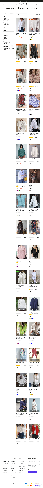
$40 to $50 (6, 22)
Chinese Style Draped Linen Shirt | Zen (34, 363)
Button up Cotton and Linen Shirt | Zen (21, 338)
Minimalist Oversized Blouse (33, 414)
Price (4, 16)
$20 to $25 (6, 19)
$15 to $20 (6, 18)
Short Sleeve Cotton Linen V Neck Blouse (20, 210)
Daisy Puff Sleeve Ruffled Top (34, 260)
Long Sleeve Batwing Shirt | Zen (20, 159)
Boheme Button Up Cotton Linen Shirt (20, 84)
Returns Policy (22, 466)
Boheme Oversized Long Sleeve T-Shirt (34, 34)
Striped (5, 38)
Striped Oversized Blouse (34, 109)
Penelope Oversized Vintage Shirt (33, 338)
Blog (12, 475)
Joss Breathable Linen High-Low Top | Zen (34, 388)
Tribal (5, 39)
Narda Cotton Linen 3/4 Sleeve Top (21, 260)
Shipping (21, 465)
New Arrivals (6, 461)
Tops (4, 466)
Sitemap (13, 477)
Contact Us (22, 461)
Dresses (5, 465)
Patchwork (6, 41)
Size (4, 27)
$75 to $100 (6, 24)
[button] (33, 4)
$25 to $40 (6, 20)
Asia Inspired (7, 42)
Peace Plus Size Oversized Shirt (19, 59)
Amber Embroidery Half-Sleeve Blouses (21, 439)
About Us (21, 463)
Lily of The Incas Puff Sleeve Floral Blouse (33, 84)
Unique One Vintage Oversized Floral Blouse (21, 110)
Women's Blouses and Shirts (9, 49)
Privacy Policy (22, 468)
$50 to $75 (6, 23)
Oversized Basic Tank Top (33, 59)
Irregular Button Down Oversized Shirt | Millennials (34, 134)
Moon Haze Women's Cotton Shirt (20, 286)
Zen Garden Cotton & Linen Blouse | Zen (34, 159)
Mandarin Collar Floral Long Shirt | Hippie (33, 235)
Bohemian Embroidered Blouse (21, 388)
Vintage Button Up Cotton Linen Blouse (33, 312)
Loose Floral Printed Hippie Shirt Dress (20, 363)
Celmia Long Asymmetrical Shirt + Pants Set (33, 286)
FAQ (20, 474)
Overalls (5, 470)
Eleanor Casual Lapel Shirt (20, 184)
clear (12, 45)
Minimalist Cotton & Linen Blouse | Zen (33, 210)
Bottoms (5, 468)
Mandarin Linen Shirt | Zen (21, 312)
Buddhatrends (8, 483)
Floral (5, 43)
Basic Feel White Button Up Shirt (21, 34)
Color (4, 30)
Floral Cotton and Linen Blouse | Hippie (21, 235)
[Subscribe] (39, 461)
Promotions (13, 472)
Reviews (13, 474)
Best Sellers (5, 463)
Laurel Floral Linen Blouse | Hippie (34, 184)
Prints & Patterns (5, 34)
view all (11, 13)
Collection (6, 46)
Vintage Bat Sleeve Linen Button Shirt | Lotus (21, 414)
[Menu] (3, 4)
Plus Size (5, 472)
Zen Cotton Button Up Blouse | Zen (34, 439)
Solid (5, 37)
